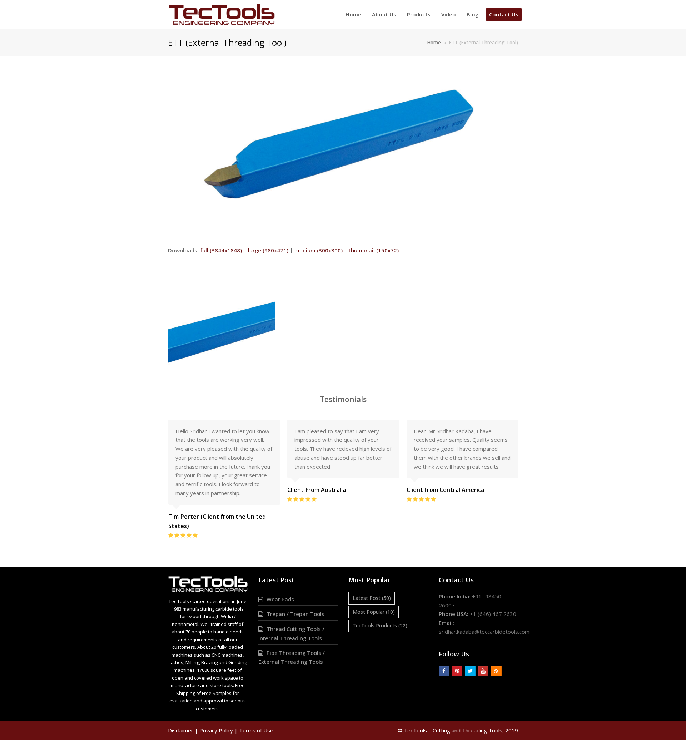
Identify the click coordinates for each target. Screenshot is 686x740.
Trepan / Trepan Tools (295, 613)
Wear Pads (280, 599)
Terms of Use (256, 730)
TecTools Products (380, 625)
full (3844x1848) (221, 250)
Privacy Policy (216, 730)
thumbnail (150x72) (374, 250)
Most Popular (374, 611)
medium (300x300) (318, 250)
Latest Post (372, 598)
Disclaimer (180, 730)
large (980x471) (268, 250)
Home (434, 42)
